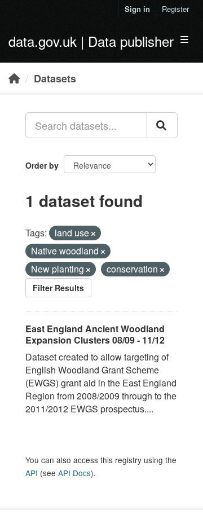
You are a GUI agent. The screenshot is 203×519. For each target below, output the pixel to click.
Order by (42, 165)
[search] (162, 125)
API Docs (74, 472)
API (31, 472)
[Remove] (93, 233)
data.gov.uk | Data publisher (91, 41)
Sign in (137, 8)
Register (175, 8)
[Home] (14, 78)
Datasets (55, 78)
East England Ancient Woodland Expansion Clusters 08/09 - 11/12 (95, 334)
